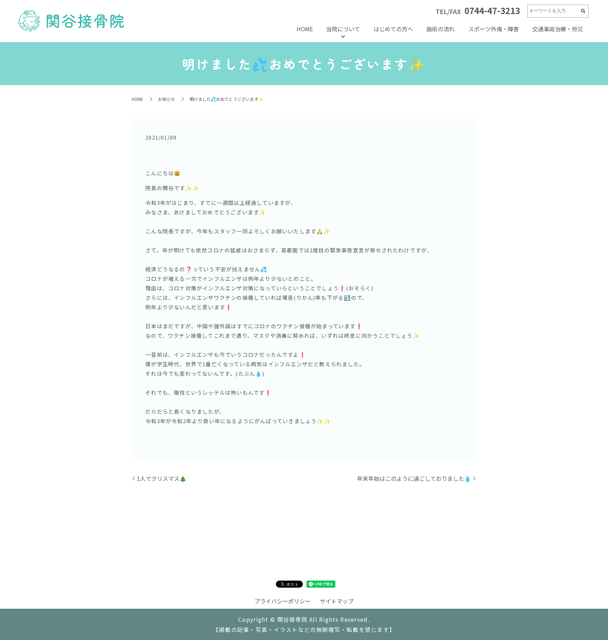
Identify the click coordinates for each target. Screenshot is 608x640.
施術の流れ (440, 29)
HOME (305, 29)
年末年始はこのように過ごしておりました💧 (414, 478)
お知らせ (166, 99)
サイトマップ (337, 601)
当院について (343, 29)
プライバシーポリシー (282, 601)
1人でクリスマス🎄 (161, 478)
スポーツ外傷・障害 (493, 29)
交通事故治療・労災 (557, 29)
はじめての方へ (393, 29)
